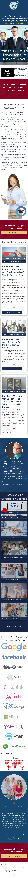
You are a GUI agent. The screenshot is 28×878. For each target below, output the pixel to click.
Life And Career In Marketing (12, 261)
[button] (14, 10)
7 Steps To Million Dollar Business (13, 334)
